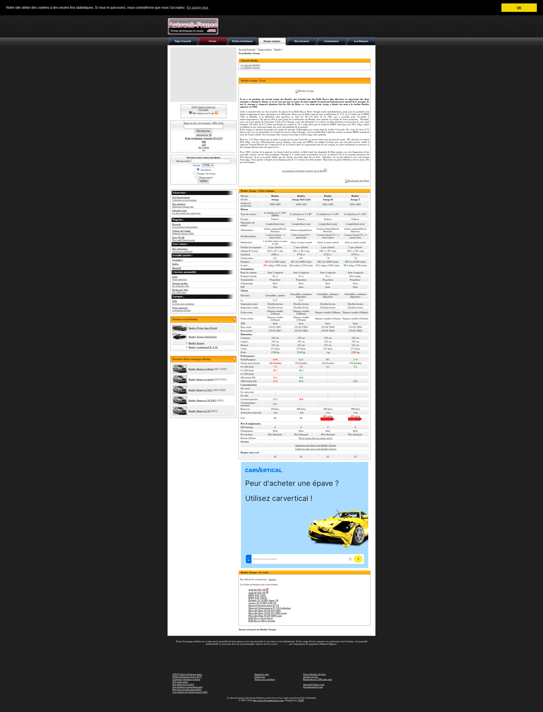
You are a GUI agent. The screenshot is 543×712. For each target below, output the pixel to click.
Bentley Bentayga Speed (201, 379)
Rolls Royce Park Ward (260, 618)
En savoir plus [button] (197, 7)
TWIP (301, 700)
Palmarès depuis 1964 (183, 232)
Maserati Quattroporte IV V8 (263, 605)
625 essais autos (180, 682)
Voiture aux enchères (264, 679)
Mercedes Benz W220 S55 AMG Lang (267, 613)
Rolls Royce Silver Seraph (261, 620)
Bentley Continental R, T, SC (203, 347)
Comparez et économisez (184, 198)
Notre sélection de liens (314, 674)
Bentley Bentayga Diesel (201, 369)
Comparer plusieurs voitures (186, 679)
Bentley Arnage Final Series (203, 337)
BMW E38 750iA (257, 595)
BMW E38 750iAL (257, 598)
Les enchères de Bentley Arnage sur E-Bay (303, 171)
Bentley (278, 49)
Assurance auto (261, 674)
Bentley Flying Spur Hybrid (203, 328)
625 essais (203, 109)
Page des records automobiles (186, 689)
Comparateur (331, 41)
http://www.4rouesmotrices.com (268, 700)
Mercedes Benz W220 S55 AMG (264, 610)
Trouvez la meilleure (182, 250)
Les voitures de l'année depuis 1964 (189, 692)
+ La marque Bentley (250, 65)
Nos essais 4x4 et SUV (183, 684)
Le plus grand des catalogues (186, 211)
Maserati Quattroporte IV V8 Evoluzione (269, 608)
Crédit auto (259, 676)
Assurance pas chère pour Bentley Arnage (315, 445)
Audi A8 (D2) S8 (257, 589)
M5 (247, 159)
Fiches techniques (242, 41)
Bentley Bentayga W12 (200, 390)
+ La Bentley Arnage (250, 67)
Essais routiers (272, 41)
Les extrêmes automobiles (184, 225)
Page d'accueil (183, 41)
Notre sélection (179, 278)
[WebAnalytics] (271, 706)
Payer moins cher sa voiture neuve (316, 438)
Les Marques (361, 41)
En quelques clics (180, 284)
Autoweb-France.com (313, 684)
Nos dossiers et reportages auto (187, 687)
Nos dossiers (301, 41)
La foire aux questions (183, 302)
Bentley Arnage (196, 343)
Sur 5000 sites (180, 291)
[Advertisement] (298, 26)
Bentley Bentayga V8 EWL (202, 400)
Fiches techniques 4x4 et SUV (187, 676)
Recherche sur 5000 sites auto (317, 679)
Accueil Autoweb (247, 49)
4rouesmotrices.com (313, 687)
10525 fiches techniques (203, 107)
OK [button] (519, 7)
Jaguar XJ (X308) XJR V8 (262, 603)
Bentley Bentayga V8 (199, 411)
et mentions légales (181, 309)
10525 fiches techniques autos (187, 674)
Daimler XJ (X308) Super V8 (263, 600)
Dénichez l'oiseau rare (183, 205)
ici (275, 456)
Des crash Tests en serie (183, 238)
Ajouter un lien (310, 676)
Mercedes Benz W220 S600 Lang (265, 615)
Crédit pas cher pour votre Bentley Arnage (315, 449)
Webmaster (283, 644)
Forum (212, 41)
